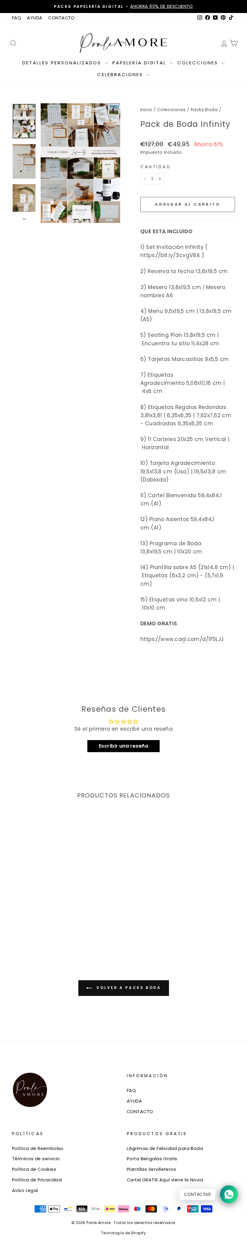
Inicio (146, 110)
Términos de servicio (36, 1159)
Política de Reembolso (38, 1148)
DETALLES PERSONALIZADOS (62, 63)
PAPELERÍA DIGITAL (140, 63)
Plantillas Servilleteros (151, 1169)
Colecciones (171, 110)
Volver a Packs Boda (128, 987)
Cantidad (155, 167)
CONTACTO (61, 18)
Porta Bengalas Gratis (152, 1159)
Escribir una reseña (123, 745)
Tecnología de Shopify (123, 1232)
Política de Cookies (34, 1169)
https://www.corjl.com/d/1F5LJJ (182, 639)
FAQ (16, 18)
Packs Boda (204, 110)
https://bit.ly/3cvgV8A (170, 255)
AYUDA (34, 18)
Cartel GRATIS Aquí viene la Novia (165, 1180)
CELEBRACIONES (121, 74)
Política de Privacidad (37, 1180)
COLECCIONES (198, 63)
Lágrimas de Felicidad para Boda (165, 1148)
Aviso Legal (25, 1190)
